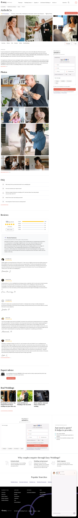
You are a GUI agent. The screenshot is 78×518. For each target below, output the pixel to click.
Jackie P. (5, 309)
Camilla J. (6, 271)
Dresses (15, 494)
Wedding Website (4, 500)
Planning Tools (5, 490)
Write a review (9, 229)
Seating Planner (4, 496)
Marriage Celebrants (23, 482)
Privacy (34, 510)
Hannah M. (7, 331)
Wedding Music (51, 482)
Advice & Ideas (42, 492)
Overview (3, 43)
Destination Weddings (31, 492)
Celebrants (16, 498)
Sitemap (30, 510)
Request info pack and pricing (71, 13)
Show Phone (49, 13)
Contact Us (42, 496)
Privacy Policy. (64, 92)
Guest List (3, 494)
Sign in (62, 59)
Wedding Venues (14, 482)
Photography (16, 496)
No (70, 74)
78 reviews (6, 13)
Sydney (19, 6)
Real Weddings (26, 43)
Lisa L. (4, 355)
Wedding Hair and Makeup (11, 6)
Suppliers (16, 490)
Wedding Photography (41, 482)
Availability (10, 448)
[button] (20, 2)
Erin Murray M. (8, 292)
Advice (20, 43)
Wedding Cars (32, 482)
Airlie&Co (23, 6)
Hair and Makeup (17, 502)
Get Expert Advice (11, 378)
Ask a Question (43, 494)
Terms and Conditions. (57, 92)
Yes (66, 74)
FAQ (12, 43)
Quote (22, 448)
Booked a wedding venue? (59, 74)
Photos (8, 43)
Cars (15, 500)
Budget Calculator (4, 498)
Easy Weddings (3, 6)
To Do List (3, 492)
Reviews (16, 43)
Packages (4, 448)
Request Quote (64, 89)
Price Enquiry (16, 448)
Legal (39, 510)
